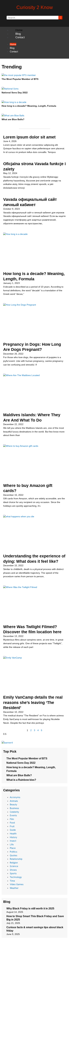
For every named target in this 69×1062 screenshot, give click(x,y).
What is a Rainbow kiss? (21, 779)
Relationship (16, 859)
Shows (13, 870)
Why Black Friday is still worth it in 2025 (30, 908)
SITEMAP (34, 1040)
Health (13, 833)
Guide (13, 830)
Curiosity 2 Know (34, 7)
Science (14, 866)
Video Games (16, 884)
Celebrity (14, 812)
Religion (14, 862)
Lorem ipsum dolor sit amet (29, 137)
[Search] (60, 17)
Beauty (13, 804)
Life (12, 844)
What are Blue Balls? (13, 119)
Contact (20, 37)
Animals (14, 801)
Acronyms (15, 797)
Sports (13, 873)
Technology (16, 877)
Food (12, 822)
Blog (18, 33)
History (13, 837)
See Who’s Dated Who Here (52, 1054)
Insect (13, 841)
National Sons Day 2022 (15, 92)
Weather (14, 888)
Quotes (13, 855)
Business (14, 808)
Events (13, 815)
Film (12, 819)
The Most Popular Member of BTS (20, 79)
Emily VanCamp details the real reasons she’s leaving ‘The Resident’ (33, 702)
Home (18, 30)
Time (12, 881)
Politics (13, 851)
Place (13, 848)
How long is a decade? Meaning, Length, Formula (29, 106)
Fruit (12, 826)
